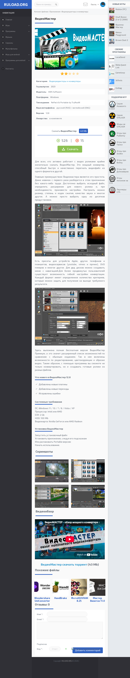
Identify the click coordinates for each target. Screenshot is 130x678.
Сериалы (9, 43)
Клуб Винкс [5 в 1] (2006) (122, 18)
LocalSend (120, 57)
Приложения (55, 11)
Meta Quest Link (121, 66)
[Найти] (56, 4)
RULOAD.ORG (16, 4)
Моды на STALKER (121, 125)
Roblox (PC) (121, 9)
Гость (94, 4)
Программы (10, 31)
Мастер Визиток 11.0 (97, 599)
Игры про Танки (121, 143)
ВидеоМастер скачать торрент (64, 564)
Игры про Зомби (121, 152)
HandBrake (60, 598)
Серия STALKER (121, 116)
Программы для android (15, 60)
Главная (9, 19)
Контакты (10, 69)
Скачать (72, 149)
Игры (8, 25)
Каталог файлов (41, 11)
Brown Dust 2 (122, 40)
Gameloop (120, 72)
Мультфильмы (12, 49)
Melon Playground (121, 33)
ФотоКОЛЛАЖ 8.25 (79, 599)
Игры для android (13, 54)
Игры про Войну (121, 161)
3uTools (119, 80)
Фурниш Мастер (120, 25)
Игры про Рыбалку (121, 134)
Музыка (9, 37)
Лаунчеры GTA (121, 190)
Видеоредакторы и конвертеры (75, 11)
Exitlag (119, 88)
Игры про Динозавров (122, 170)
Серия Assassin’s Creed (117, 106)
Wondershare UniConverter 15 (42, 601)
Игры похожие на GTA (118, 180)
